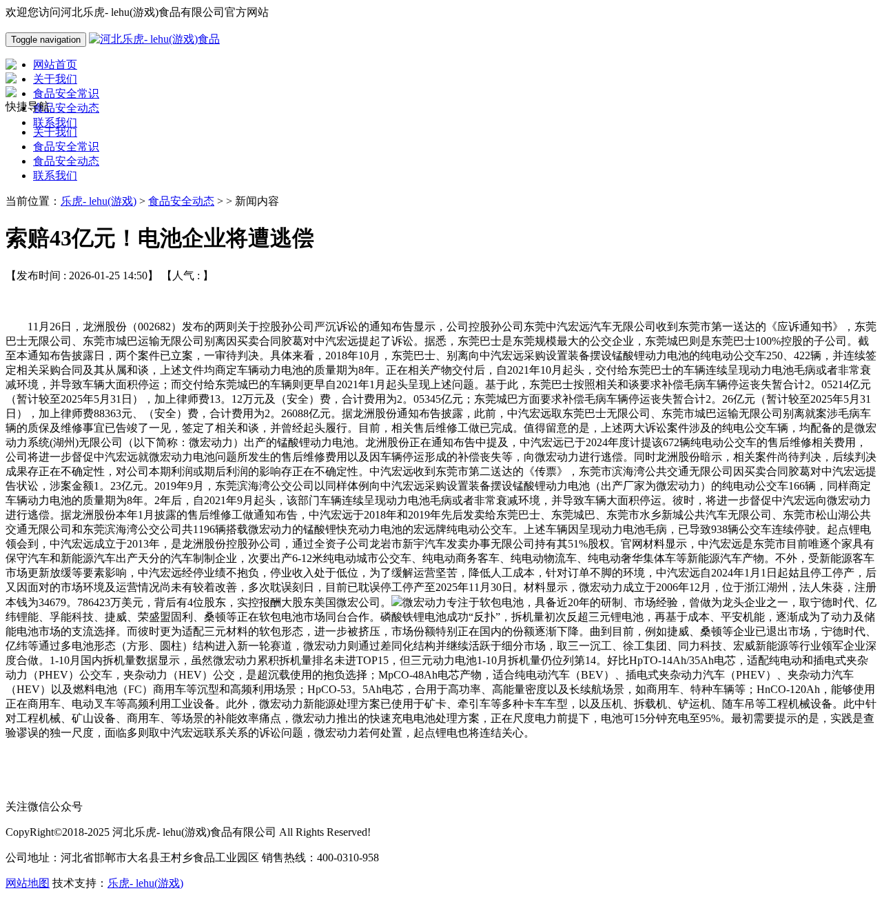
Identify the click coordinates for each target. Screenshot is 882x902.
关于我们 (55, 132)
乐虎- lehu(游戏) (98, 201)
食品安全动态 (66, 161)
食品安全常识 (66, 146)
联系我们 (55, 175)
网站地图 (28, 883)
